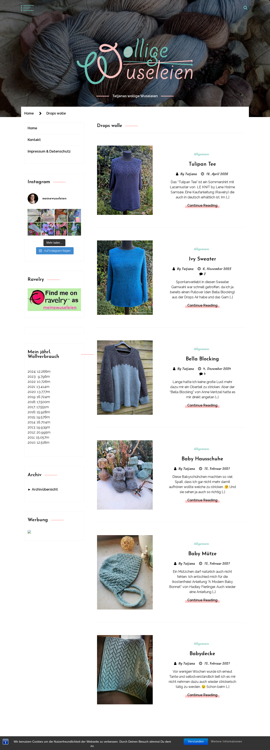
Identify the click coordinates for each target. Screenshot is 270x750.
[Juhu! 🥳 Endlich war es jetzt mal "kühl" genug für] (61, 229)
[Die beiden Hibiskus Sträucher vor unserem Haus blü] (47, 229)
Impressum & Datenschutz (49, 151)
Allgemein (201, 154)
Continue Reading (202, 205)
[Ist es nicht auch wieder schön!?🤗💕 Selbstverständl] (34, 229)
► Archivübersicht (43, 489)
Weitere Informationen (226, 741)
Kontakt (34, 140)
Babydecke (202, 653)
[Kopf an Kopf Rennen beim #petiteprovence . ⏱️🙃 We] (61, 215)
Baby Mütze (202, 553)
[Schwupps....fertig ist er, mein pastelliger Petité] (34, 215)
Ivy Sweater (202, 259)
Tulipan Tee (202, 164)
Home (32, 128)
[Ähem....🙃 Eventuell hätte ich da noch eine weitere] (74, 229)
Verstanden (196, 741)
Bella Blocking (202, 359)
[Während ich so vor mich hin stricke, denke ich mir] (47, 215)
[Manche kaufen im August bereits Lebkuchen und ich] (74, 215)
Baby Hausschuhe (202, 459)
